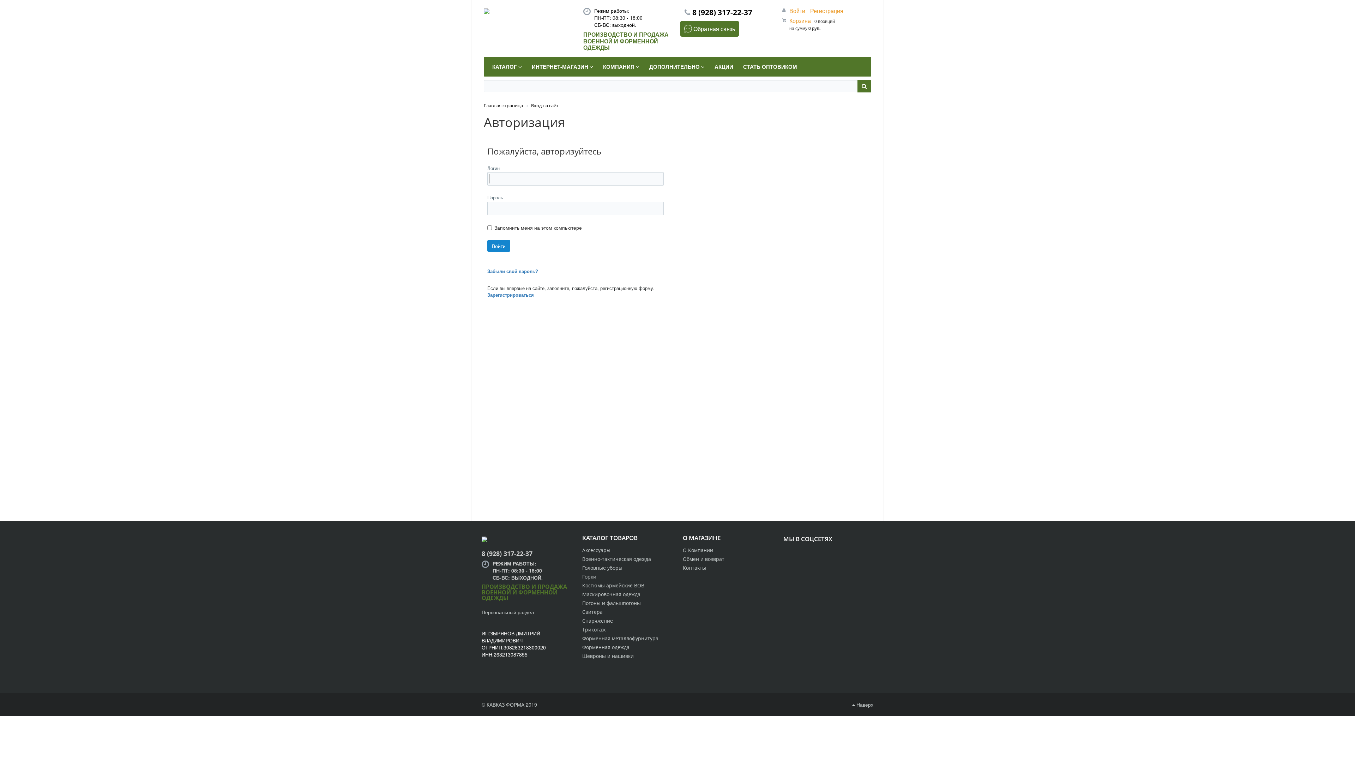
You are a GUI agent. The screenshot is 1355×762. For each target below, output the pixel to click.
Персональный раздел (508, 612)
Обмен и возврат (703, 559)
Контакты (694, 567)
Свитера (592, 612)
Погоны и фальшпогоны (611, 603)
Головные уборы (602, 567)
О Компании (698, 550)
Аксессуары (596, 550)
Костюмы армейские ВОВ (613, 585)
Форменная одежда (606, 647)
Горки (589, 576)
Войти (798, 11)
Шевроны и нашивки (608, 656)
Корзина (800, 21)
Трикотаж (594, 629)
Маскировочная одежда (611, 594)
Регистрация (826, 11)
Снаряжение (597, 620)
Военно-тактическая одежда (616, 559)
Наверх (864, 704)
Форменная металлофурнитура (620, 638)
